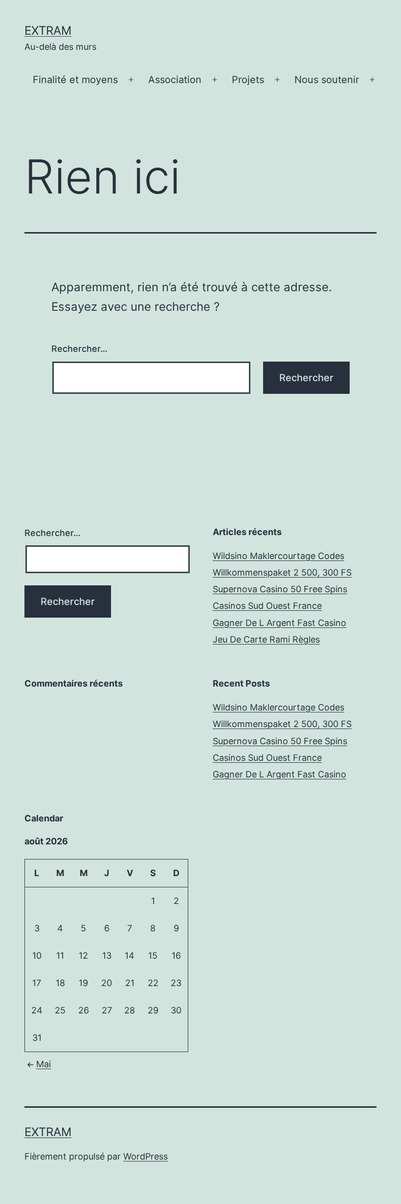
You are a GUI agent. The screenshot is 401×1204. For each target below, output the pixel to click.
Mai (43, 1064)
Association (174, 80)
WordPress (145, 1156)
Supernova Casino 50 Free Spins (280, 589)
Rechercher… (79, 349)
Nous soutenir (326, 80)
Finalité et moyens (75, 80)
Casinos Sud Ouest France (267, 606)
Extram (47, 30)
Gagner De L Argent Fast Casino (279, 623)
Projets (248, 80)
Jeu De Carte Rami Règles (266, 639)
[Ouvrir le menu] (131, 80)
